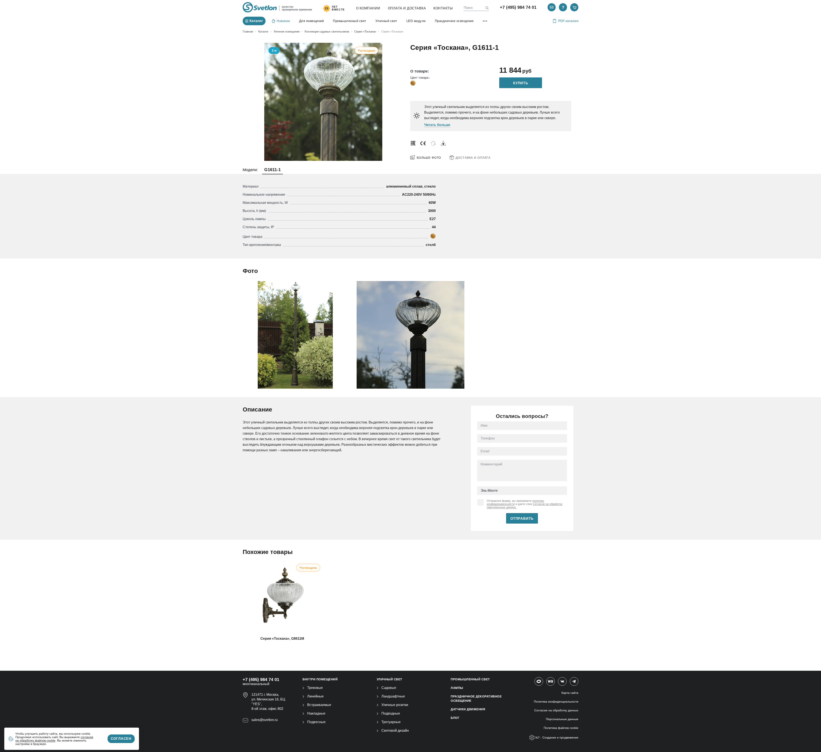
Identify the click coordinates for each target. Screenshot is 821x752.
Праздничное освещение (454, 21)
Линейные (315, 696)
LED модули (416, 21)
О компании (368, 8)
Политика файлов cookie (561, 728)
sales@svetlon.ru (264, 720)
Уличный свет (386, 21)
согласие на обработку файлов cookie (54, 738)
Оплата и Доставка (407, 8)
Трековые (315, 688)
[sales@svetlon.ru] (552, 7)
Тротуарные (391, 722)
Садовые (388, 688)
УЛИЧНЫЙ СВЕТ (389, 679)
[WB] (550, 681)
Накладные (316, 713)
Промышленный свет (349, 21)
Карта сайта (569, 692)
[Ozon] (539, 681)
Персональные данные (562, 719)
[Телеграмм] (574, 681)
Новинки (283, 21)
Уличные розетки (394, 705)
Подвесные (316, 722)
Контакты (443, 8)
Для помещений (311, 21)
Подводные (390, 713)
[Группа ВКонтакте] (562, 681)
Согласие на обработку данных (556, 710)
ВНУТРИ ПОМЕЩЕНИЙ (320, 679)
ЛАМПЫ (457, 688)
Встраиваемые (319, 705)
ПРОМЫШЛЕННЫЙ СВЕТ (470, 679)
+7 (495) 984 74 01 (518, 7)
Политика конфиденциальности (556, 701)
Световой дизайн (395, 730)
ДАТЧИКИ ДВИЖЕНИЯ (468, 709)
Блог (455, 717)
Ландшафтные (393, 696)
